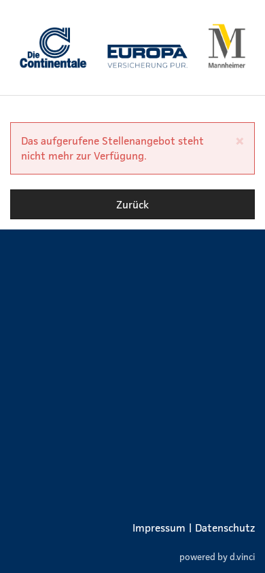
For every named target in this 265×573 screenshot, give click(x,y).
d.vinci (242, 556)
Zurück (132, 204)
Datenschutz (225, 527)
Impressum (159, 527)
